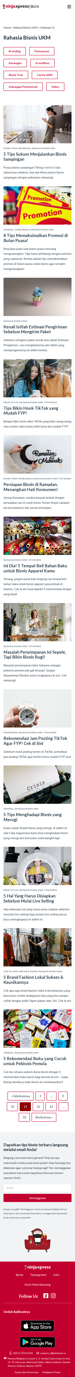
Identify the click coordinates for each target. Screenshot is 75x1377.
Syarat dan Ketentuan (27, 1372)
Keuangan (15, 63)
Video (55, 86)
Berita (19, 1274)
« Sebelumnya (20, 1096)
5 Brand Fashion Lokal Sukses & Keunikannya (33, 980)
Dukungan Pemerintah (23, 86)
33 (25, 1116)
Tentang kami (38, 1274)
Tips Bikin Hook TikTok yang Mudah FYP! (30, 411)
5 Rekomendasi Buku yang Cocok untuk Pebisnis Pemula (34, 1061)
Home (7, 27)
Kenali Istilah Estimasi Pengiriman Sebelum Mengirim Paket (35, 329)
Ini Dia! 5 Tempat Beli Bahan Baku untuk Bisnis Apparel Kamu (35, 568)
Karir (56, 1274)
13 (52, 1105)
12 (39, 1105)
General (8, 229)
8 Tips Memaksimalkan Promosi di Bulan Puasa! (35, 238)
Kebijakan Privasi (51, 1372)
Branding (15, 51)
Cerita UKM (44, 74)
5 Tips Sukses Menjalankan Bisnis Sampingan (35, 156)
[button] (69, 6)
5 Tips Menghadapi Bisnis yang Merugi (32, 817)
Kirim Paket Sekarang (38, 1284)
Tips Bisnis (50, 402)
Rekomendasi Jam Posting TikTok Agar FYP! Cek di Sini (35, 741)
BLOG (35, 6)
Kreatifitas (43, 63)
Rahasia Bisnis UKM (25, 27)
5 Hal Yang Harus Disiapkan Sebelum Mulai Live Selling (29, 898)
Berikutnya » (43, 1117)
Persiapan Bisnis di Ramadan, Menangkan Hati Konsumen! (30, 487)
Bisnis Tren (16, 74)
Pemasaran (42, 51)
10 (13, 1105)
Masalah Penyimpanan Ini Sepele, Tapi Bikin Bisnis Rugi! (34, 654)
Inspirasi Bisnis (28, 971)
